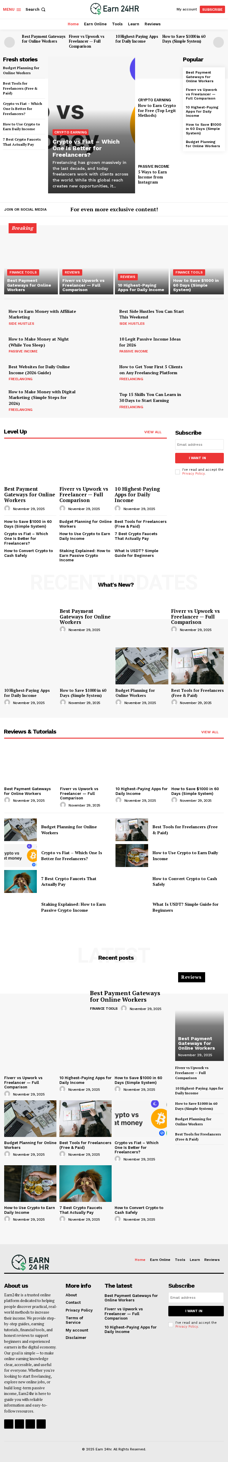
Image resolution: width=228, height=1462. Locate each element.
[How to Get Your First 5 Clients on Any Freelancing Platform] (207, 372)
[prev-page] (9, 42)
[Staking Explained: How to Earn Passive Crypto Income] (20, 907)
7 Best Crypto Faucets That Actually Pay (136, 536)
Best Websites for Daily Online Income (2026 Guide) (39, 369)
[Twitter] (220, 209)
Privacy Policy (193, 474)
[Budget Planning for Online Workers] (141, 665)
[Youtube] (41, 1424)
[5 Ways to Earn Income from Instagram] (159, 142)
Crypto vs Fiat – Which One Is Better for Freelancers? (22, 108)
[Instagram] (211, 209)
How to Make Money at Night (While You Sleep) (39, 342)
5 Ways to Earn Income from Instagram (152, 177)
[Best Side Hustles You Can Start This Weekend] (207, 317)
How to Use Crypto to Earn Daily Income (21, 126)
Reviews (72, 272)
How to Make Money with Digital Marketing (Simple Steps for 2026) (42, 397)
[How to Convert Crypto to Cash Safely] (131, 881)
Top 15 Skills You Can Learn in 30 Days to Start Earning (150, 397)
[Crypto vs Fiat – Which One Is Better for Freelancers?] (91, 124)
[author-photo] (8, 508)
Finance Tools (23, 272)
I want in (197, 458)
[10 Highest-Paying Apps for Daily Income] (142, 262)
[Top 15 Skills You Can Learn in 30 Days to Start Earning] (207, 400)
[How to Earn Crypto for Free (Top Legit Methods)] (159, 75)
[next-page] (218, 42)
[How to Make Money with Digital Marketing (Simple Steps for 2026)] (96, 400)
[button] (36, 9)
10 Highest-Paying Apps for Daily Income (136, 39)
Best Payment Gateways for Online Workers (44, 39)
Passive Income (153, 166)
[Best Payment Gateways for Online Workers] (31, 262)
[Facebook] (202, 209)
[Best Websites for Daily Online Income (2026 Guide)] (96, 372)
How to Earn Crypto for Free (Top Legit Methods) (157, 110)
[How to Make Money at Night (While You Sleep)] (96, 344)
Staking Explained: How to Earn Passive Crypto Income (84, 555)
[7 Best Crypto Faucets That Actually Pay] (20, 881)
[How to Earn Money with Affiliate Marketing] (96, 317)
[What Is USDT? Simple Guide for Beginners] (131, 907)
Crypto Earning (70, 132)
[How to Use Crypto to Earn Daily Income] (131, 855)
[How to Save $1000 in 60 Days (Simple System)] (197, 262)
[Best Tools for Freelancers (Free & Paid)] (197, 665)
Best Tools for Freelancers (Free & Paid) (20, 88)
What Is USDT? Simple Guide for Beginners (136, 553)
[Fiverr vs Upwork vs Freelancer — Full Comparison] (86, 262)
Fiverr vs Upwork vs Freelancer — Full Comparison (86, 41)
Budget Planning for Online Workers (203, 144)
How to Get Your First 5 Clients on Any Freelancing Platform (151, 369)
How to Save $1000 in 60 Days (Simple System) (183, 39)
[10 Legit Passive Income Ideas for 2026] (207, 344)
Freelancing (20, 379)
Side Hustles (21, 323)
